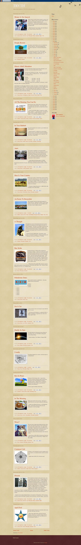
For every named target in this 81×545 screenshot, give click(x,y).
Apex (16, 148)
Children (18, 118)
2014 (54, 41)
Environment (25, 192)
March (55, 90)
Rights (40, 35)
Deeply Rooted (19, 42)
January (55, 94)
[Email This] (36, 34)
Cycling (24, 168)
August (55, 49)
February (55, 92)
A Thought (18, 221)
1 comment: (29, 367)
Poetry (33, 468)
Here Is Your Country (22, 175)
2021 (54, 29)
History (29, 192)
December (56, 42)
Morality (21, 345)
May (55, 54)
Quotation (37, 35)
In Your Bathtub (20, 125)
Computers (19, 391)
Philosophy (30, 35)
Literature (30, 118)
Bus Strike (18, 248)
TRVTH (19, 5)
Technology (39, 141)
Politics (34, 35)
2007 (54, 106)
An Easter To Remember (23, 199)
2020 (54, 31)
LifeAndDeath (31, 214)
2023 (54, 26)
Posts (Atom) (20, 532)
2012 (54, 97)
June (55, 52)
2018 (54, 34)
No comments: (29, 34)
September (56, 47)
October (55, 46)
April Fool (18, 507)
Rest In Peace (19, 375)
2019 (54, 33)
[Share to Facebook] (39, 34)
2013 (54, 96)
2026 (54, 21)
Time (41, 95)
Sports (38, 95)
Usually (17, 352)
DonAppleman (25, 95)
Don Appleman (60, 114)
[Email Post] (34, 34)
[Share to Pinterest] (40, 34)
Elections (24, 35)
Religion (41, 214)
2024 (54, 24)
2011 (54, 99)
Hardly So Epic (19, 330)
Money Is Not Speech (22, 17)
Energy (18, 368)
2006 (54, 107)
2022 (54, 28)
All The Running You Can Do (25, 102)
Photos (35, 95)
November (56, 44)
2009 (54, 102)
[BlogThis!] (37, 34)
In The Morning (20, 398)
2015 (54, 39)
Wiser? (16, 422)
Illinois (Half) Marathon (23, 66)
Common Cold (19, 449)
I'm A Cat (17, 306)
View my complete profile (60, 116)
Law (27, 35)
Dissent (17, 475)
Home (31, 530)
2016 (54, 38)
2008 (54, 104)
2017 (54, 36)
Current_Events (20, 35)
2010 (54, 101)
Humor (27, 118)
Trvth (43, 35)
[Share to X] (38, 34)
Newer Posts (16, 530)
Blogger (46, 542)
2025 (54, 23)
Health (29, 95)
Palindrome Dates (20, 277)
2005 (54, 109)
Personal (32, 95)
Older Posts (46, 530)
